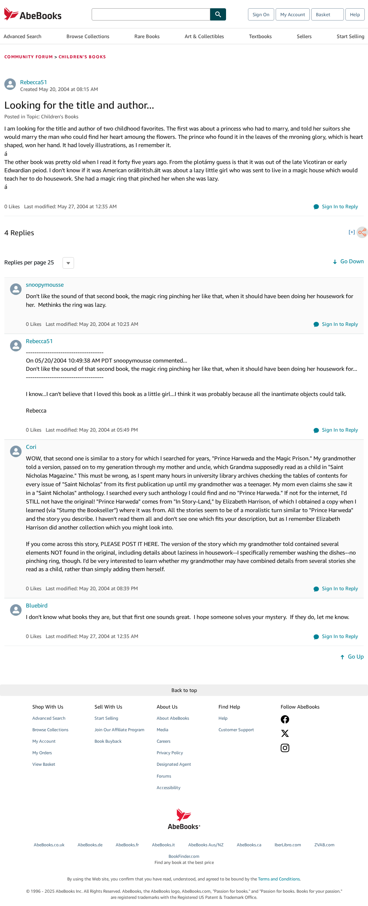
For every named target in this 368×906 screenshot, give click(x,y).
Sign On (261, 14)
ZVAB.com (324, 844)
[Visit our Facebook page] (307, 719)
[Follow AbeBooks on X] (307, 733)
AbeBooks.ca (249, 844)
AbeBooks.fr (127, 844)
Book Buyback (108, 741)
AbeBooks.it (163, 844)
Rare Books (147, 36)
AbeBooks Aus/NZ (206, 844)
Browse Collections (87, 36)
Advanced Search (22, 36)
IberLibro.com (288, 844)
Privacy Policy (170, 752)
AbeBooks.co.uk (49, 844)
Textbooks (260, 36)
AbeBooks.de (90, 844)
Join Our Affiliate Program (119, 729)
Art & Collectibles (204, 36)
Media (162, 729)
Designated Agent (174, 764)
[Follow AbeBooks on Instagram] (307, 748)
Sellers (304, 36)
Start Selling (350, 36)
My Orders (42, 752)
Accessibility (168, 787)
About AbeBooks (173, 718)
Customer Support (236, 729)
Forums (164, 776)
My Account (292, 14)
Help (355, 14)
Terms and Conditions (279, 879)
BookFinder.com (184, 859)
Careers (163, 741)
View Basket (43, 764)
